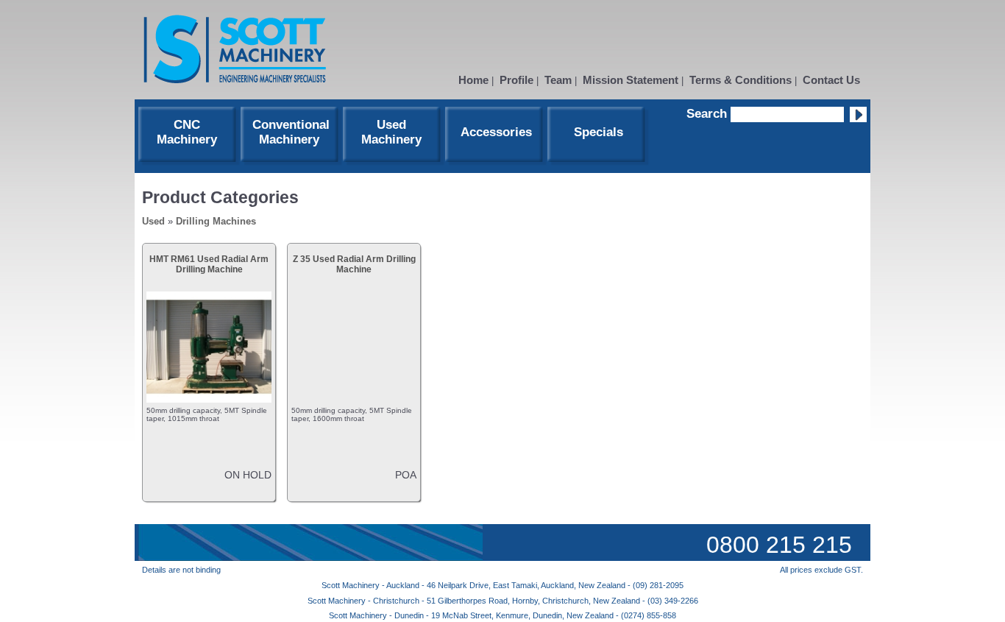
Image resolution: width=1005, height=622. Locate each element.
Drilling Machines (216, 221)
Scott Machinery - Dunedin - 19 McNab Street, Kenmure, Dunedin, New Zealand (472, 615)
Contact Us (831, 80)
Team (558, 80)
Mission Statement (630, 80)
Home (473, 80)
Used (153, 221)
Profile (516, 80)
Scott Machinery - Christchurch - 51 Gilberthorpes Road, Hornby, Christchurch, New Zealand (475, 600)
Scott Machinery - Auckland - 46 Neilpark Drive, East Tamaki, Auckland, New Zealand (475, 585)
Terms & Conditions (740, 80)
